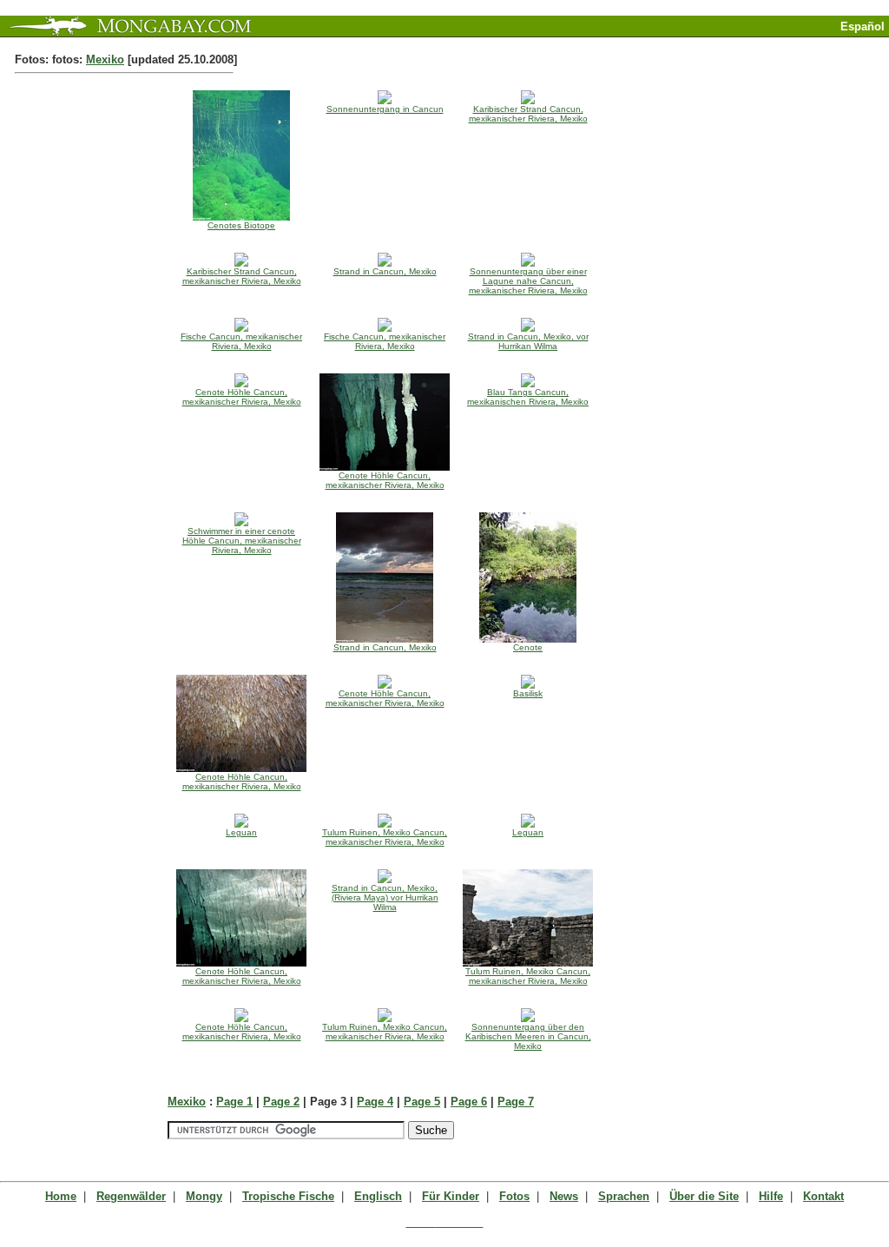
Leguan (241, 832)
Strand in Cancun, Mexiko (385, 271)
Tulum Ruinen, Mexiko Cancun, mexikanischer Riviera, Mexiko (384, 837)
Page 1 (234, 1101)
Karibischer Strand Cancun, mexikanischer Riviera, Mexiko (528, 113)
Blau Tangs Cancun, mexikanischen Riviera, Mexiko (528, 396)
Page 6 (469, 1101)
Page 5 (422, 1101)
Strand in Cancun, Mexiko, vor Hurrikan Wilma (528, 341)
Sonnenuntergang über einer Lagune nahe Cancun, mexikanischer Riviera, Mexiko (528, 281)
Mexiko (105, 59)
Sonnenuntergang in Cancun (385, 109)
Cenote (528, 647)
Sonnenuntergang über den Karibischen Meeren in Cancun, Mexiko (528, 1036)
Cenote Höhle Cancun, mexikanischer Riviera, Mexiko (241, 396)
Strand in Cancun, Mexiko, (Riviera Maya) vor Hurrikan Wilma (385, 897)
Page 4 (375, 1101)
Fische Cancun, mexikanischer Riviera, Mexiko (241, 341)
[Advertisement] (686, 43)
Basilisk (528, 693)
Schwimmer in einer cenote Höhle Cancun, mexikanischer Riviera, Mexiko (241, 540)
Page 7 (515, 1101)
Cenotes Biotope (241, 225)
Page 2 (281, 1101)
